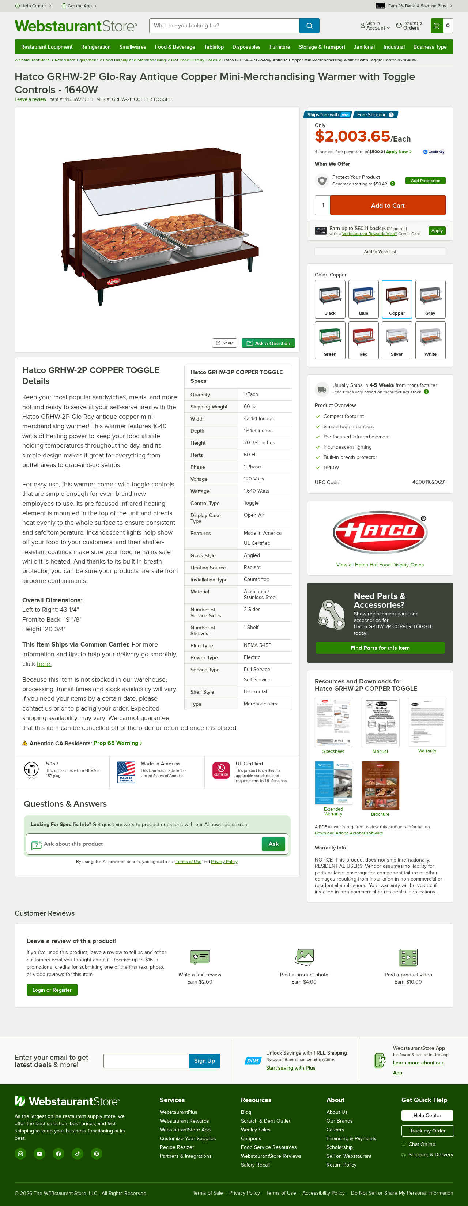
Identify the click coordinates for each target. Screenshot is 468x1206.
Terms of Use (188, 861)
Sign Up (204, 1061)
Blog (246, 1112)
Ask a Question (272, 343)
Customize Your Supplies (188, 1138)
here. (44, 663)
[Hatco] (380, 532)
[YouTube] (39, 1154)
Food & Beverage (175, 47)
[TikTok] (77, 1154)
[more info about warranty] (392, 184)
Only (320, 125)
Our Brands (340, 1121)
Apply (438, 231)
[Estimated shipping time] (426, 391)
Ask (274, 844)
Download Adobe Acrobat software (349, 833)
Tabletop (214, 47)
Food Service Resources (269, 1147)
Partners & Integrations (186, 1156)
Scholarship (340, 1147)
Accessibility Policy (323, 1193)
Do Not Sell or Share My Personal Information (402, 1193)
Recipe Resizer (177, 1147)
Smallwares (133, 47)
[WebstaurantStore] (75, 1101)
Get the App (80, 5)
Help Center (33, 5)
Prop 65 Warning (116, 743)
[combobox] (224, 25)
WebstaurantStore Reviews (271, 1156)
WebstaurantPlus (178, 1112)
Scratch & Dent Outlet (265, 1121)
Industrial (394, 47)
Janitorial (364, 47)
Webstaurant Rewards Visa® (369, 233)
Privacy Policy (224, 861)
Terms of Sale (208, 1193)
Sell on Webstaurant (349, 1156)
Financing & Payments (352, 1138)
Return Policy (341, 1165)
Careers (335, 1129)
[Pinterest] (96, 1154)
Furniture (279, 47)
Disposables (247, 47)
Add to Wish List (380, 251)
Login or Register (52, 990)
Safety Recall (255, 1165)
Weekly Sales (256, 1129)
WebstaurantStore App (185, 1129)
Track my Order (428, 1131)
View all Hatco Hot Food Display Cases (380, 565)
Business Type (430, 47)
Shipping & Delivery (431, 1154)
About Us (337, 1112)
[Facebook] (58, 1154)
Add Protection (426, 180)
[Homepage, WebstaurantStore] (76, 25)
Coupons (251, 1138)
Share (228, 343)
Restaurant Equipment (46, 47)
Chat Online (422, 1144)
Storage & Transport (322, 47)
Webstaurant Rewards (184, 1121)
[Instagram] (20, 1154)
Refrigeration (96, 47)
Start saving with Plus (291, 1068)
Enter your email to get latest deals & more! (51, 1061)
